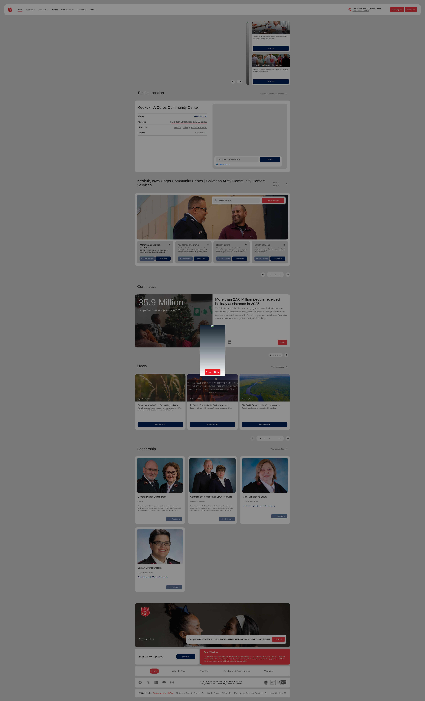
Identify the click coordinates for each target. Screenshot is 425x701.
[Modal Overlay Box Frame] (212, 350)
